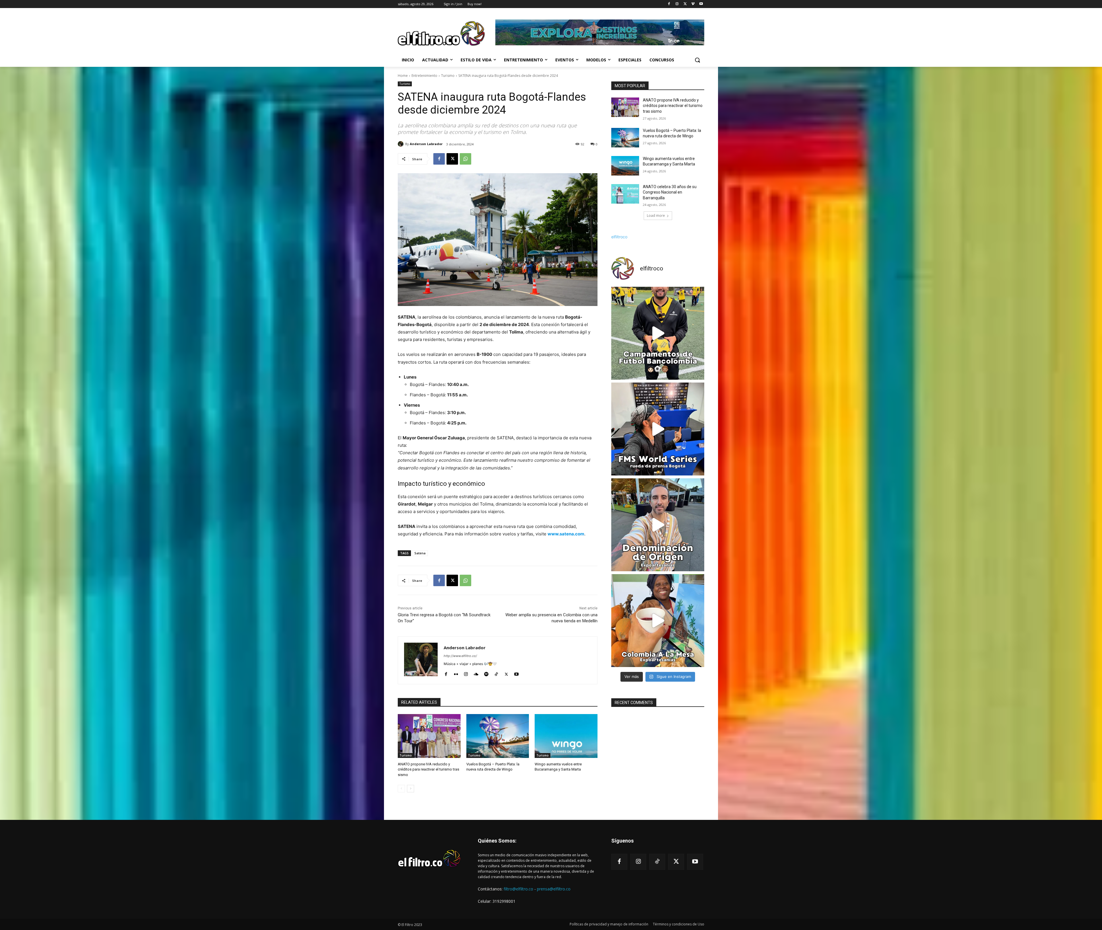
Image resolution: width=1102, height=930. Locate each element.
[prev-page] (401, 788)
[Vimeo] (693, 4)
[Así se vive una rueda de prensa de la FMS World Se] (657, 429)
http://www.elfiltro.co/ (460, 656)
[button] (697, 60)
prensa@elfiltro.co (554, 889)
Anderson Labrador (426, 144)
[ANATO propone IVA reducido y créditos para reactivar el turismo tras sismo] (429, 736)
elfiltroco (619, 236)
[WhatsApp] (465, 159)
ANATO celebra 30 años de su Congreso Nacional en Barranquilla (669, 192)
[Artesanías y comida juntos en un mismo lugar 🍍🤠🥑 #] (657, 620)
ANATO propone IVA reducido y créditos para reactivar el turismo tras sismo (428, 769)
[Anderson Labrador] (401, 144)
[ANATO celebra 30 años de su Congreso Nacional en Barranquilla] (625, 194)
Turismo (448, 75)
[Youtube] (701, 4)
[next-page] (410, 788)
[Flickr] (456, 673)
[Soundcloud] (476, 673)
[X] (685, 4)
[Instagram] (677, 4)
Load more (656, 215)
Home (403, 75)
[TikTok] (496, 673)
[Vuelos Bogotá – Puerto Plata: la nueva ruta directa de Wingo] (497, 736)
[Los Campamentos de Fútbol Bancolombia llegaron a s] (657, 333)
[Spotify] (486, 673)
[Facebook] (669, 4)
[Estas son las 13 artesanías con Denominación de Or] (657, 524)
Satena (420, 553)
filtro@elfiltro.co (518, 889)
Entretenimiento (424, 75)
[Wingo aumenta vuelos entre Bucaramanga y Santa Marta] (566, 736)
